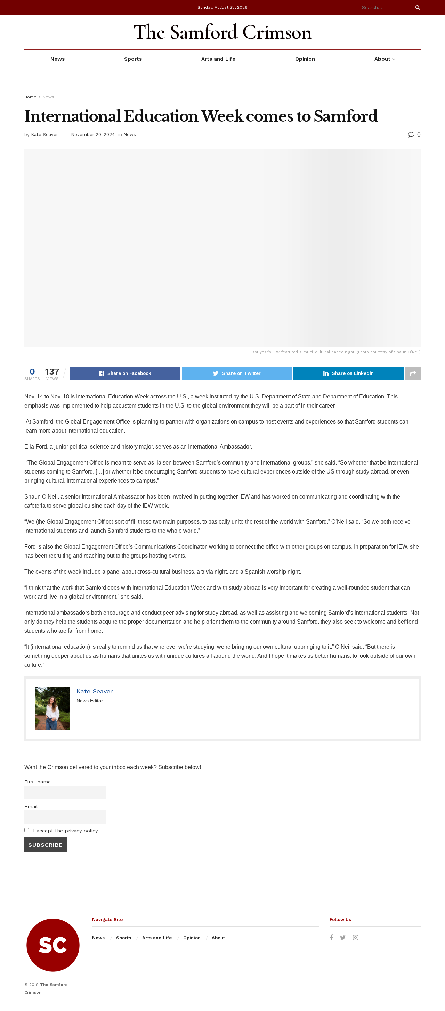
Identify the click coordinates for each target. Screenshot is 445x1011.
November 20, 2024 (93, 134)
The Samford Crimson (222, 31)
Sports (133, 59)
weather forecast (417, 32)
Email (31, 806)
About (382, 59)
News (57, 59)
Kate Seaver (44, 134)
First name (37, 781)
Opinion (305, 59)
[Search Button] (416, 7)
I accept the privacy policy (64, 830)
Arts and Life (218, 59)
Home (30, 96)
